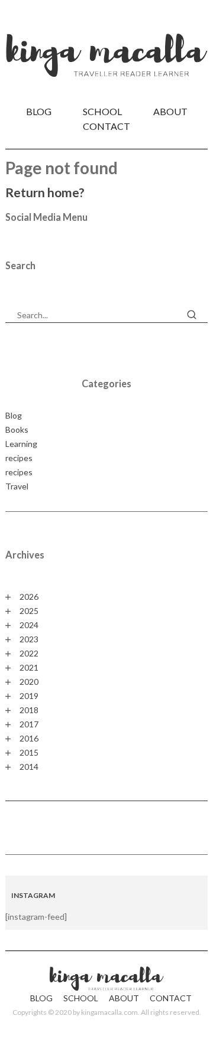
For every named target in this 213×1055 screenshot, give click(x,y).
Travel (16, 486)
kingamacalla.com (109, 1012)
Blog (38, 111)
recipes (19, 458)
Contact (106, 126)
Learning (21, 444)
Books (16, 429)
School (102, 111)
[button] (191, 314)
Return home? (45, 192)
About (170, 111)
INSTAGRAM (33, 895)
